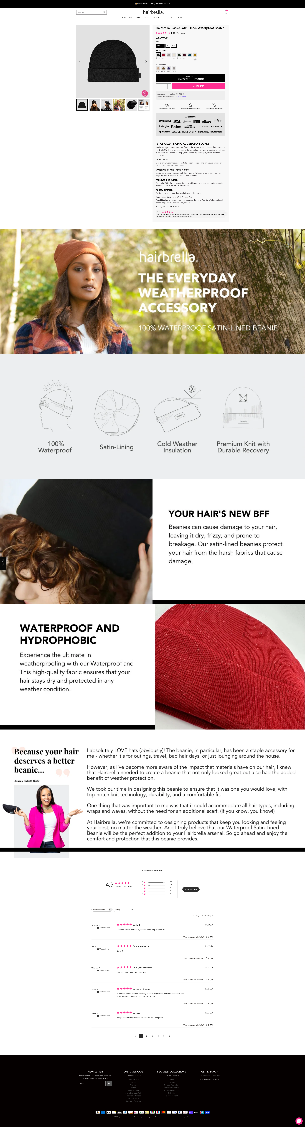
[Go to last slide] (79, 61)
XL (167, 46)
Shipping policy (184, 1117)
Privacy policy (159, 1117)
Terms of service (171, 1117)
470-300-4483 (204, 1076)
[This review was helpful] (206, 958)
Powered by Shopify (135, 1117)
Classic (160, 46)
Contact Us (216, 1076)
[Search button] (103, 12)
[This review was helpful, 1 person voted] (206, 979)
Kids (173, 46)
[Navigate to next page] (169, 1036)
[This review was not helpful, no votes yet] (211, 937)
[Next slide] (146, 61)
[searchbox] (100, 909)
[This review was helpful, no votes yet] (206, 937)
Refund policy (148, 1117)
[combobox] (124, 910)
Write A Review (191, 889)
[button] (155, 214)
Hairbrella (123, 1117)
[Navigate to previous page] (135, 1036)
